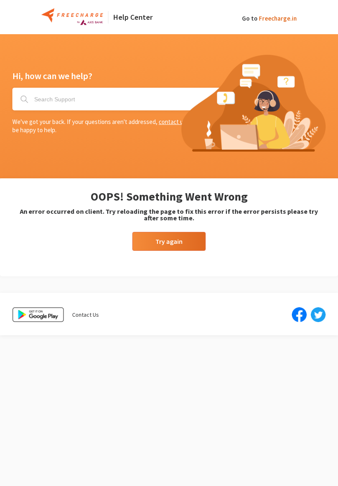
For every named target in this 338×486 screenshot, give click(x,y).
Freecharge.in (278, 18)
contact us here (179, 122)
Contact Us (85, 314)
